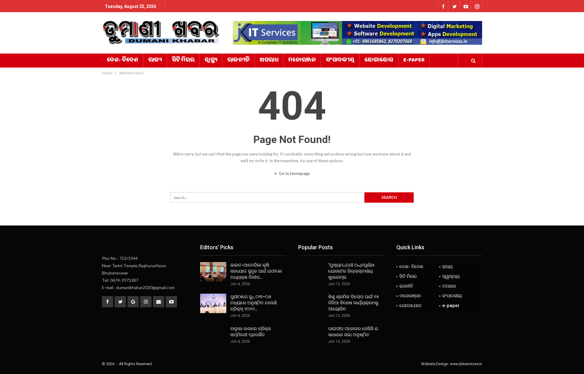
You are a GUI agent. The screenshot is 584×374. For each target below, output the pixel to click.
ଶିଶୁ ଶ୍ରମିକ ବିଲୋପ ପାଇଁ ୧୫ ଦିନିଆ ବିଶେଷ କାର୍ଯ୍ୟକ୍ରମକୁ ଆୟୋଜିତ (353, 303)
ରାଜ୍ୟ (155, 60)
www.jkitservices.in (466, 364)
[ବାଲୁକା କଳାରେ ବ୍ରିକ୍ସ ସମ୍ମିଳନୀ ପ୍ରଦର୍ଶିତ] (213, 335)
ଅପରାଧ (269, 60)
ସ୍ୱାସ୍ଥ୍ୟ (210, 60)
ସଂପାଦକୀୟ (340, 60)
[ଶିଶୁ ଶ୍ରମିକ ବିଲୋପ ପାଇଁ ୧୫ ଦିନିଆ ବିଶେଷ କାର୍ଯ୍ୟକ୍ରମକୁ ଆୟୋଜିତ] (311, 303)
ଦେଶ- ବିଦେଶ (122, 60)
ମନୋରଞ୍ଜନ (302, 60)
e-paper (414, 60)
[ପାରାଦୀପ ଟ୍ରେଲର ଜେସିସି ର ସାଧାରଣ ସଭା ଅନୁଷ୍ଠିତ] (311, 335)
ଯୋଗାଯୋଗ (378, 60)
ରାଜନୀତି (238, 60)
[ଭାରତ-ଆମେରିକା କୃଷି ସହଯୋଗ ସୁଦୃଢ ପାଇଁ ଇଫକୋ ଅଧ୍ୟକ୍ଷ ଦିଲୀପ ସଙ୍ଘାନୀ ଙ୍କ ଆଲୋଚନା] (213, 271)
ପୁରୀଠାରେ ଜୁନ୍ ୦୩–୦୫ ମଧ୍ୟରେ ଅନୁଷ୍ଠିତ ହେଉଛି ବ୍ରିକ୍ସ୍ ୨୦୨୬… (253, 303)
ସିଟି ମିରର (183, 60)
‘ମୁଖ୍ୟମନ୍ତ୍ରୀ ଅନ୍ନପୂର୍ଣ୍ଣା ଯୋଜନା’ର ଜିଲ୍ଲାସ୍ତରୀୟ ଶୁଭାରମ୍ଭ (351, 271)
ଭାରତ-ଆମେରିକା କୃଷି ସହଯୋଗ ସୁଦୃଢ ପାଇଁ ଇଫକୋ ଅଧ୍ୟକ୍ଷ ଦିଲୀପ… (256, 271)
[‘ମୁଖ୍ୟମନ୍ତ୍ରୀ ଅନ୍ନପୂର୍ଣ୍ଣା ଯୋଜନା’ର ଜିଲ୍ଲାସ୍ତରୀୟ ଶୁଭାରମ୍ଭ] (311, 271)
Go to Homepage (294, 173)
